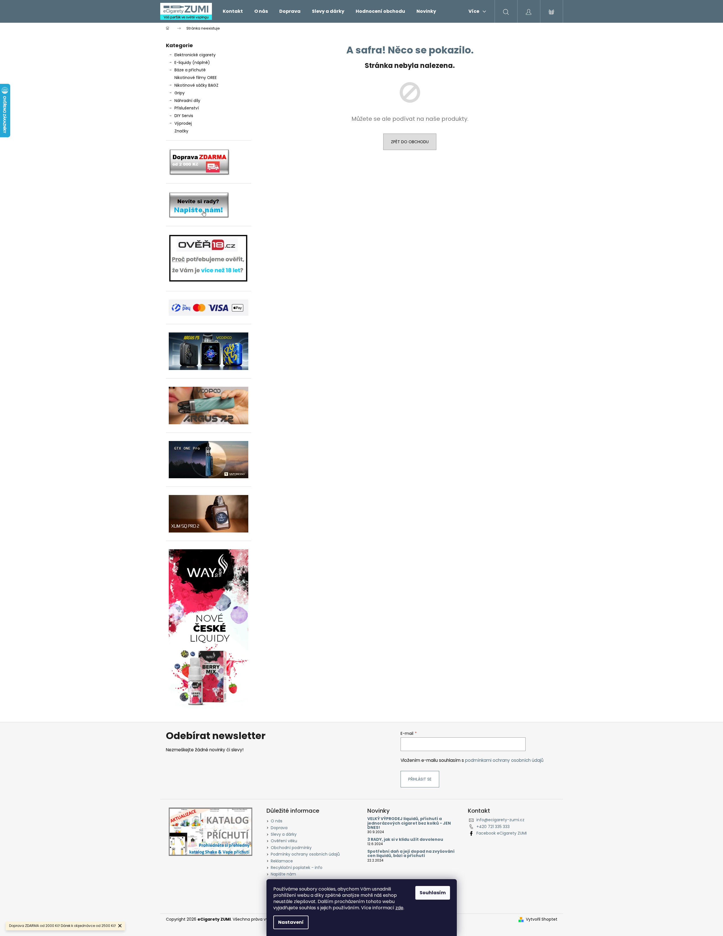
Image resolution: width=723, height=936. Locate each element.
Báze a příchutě (190, 70)
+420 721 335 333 (493, 826)
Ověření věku (284, 841)
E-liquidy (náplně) (192, 62)
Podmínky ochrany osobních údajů (305, 854)
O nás (276, 821)
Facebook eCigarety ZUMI (501, 833)
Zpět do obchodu (410, 142)
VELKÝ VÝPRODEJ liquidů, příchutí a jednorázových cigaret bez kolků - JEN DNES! (409, 823)
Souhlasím (433, 892)
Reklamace (282, 861)
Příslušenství (186, 108)
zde (399, 907)
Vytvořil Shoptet (541, 919)
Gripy (179, 93)
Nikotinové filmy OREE (195, 77)
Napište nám (283, 874)
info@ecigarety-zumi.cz (500, 820)
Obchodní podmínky (291, 847)
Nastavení (291, 922)
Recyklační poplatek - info (296, 867)
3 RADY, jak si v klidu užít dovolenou (405, 839)
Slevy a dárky (284, 834)
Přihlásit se (420, 779)
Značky (181, 131)
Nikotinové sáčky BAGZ (196, 85)
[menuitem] (233, 11)
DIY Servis (183, 115)
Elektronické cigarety (195, 55)
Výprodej (183, 123)
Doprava (279, 828)
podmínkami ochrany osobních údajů (504, 760)
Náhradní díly (187, 100)
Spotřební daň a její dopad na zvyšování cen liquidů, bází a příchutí (411, 853)
